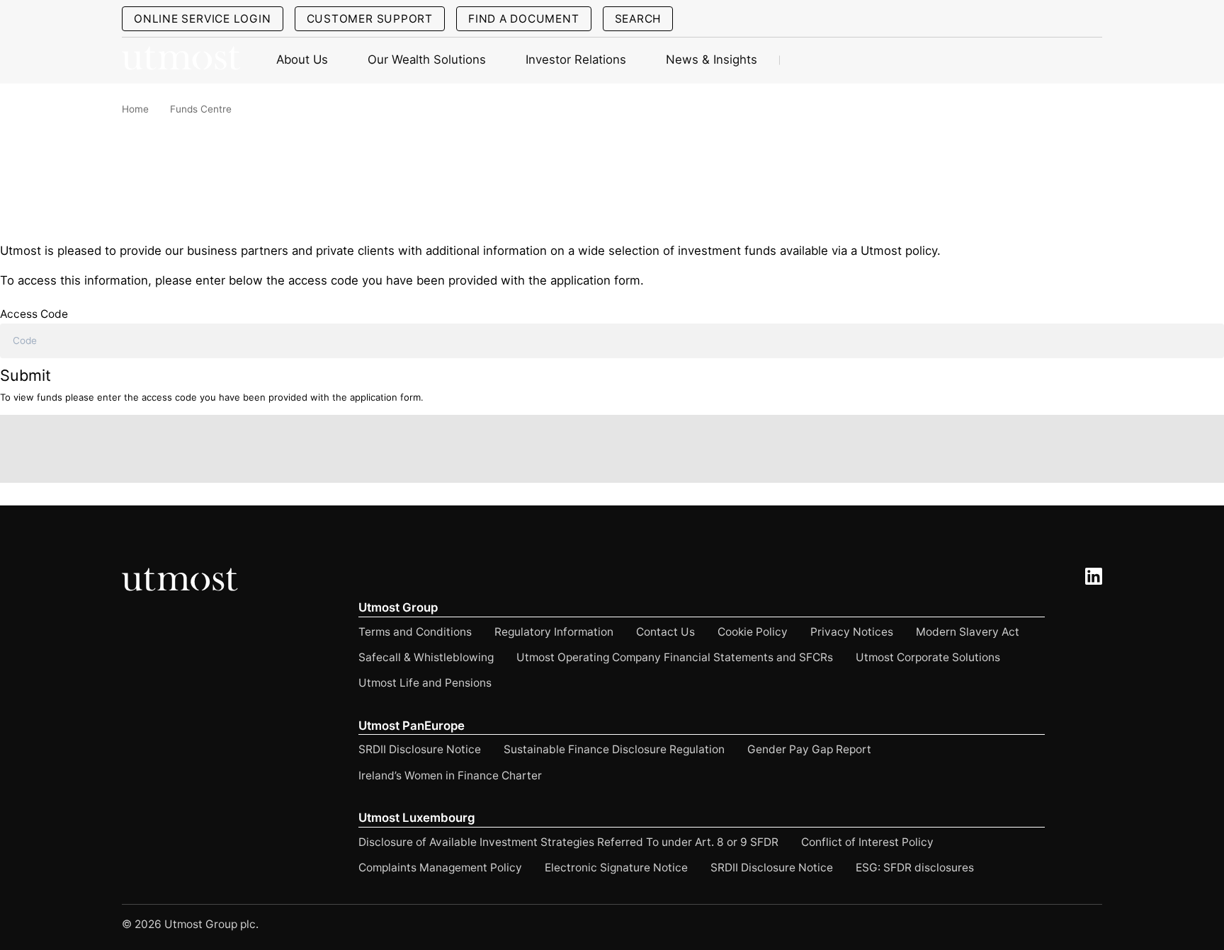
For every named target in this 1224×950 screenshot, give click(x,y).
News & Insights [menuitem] (711, 59)
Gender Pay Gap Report (809, 749)
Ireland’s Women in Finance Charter (450, 775)
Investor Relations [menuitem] (576, 59)
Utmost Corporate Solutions (928, 657)
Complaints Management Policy (440, 867)
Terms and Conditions (415, 632)
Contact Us (665, 632)
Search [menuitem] (638, 18)
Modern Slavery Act (967, 632)
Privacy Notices (851, 632)
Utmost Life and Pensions (425, 682)
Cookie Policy (753, 632)
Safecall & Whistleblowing (426, 657)
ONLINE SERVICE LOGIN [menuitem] (202, 18)
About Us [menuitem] (302, 59)
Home (135, 109)
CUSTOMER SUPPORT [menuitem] (370, 18)
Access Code (34, 314)
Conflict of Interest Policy (867, 842)
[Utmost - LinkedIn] (1093, 576)
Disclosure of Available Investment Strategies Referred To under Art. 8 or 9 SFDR (568, 842)
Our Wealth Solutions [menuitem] (427, 59)
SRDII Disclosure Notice (419, 749)
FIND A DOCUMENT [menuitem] (523, 18)
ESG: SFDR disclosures (915, 867)
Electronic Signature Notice (616, 867)
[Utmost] (182, 61)
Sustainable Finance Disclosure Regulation (614, 749)
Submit (25, 375)
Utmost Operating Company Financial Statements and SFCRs (674, 657)
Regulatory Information (553, 632)
